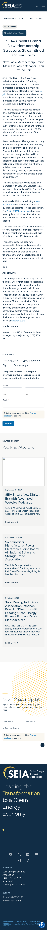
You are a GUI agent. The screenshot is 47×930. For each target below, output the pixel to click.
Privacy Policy (22, 922)
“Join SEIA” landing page (19, 211)
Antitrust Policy (35, 922)
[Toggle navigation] (43, 6)
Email (6, 400)
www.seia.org (18, 320)
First (5, 394)
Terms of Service (8, 922)
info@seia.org (15, 900)
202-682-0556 (16, 897)
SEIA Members (10, 27)
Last (26, 394)
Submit (8, 423)
